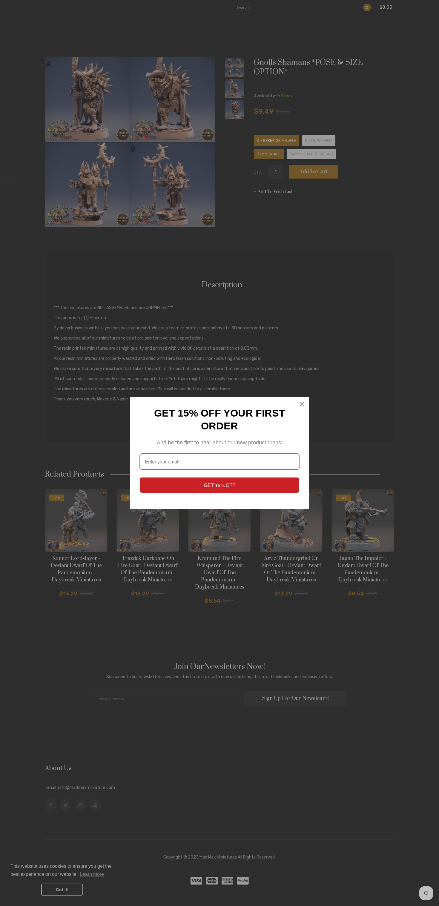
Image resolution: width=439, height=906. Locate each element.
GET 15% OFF (219, 485)
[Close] (302, 404)
